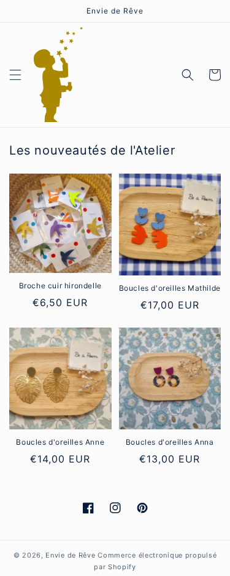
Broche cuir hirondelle (60, 285)
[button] (15, 74)
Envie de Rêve (70, 555)
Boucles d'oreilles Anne (60, 442)
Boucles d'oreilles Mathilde (170, 288)
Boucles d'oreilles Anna (170, 442)
